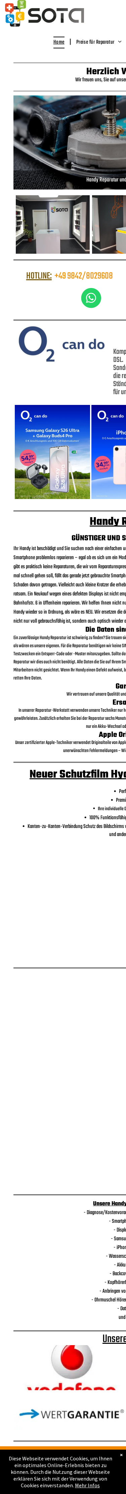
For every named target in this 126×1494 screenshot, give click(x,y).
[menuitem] (59, 42)
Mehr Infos (87, 1485)
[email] (16, 31)
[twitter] (8, 31)
